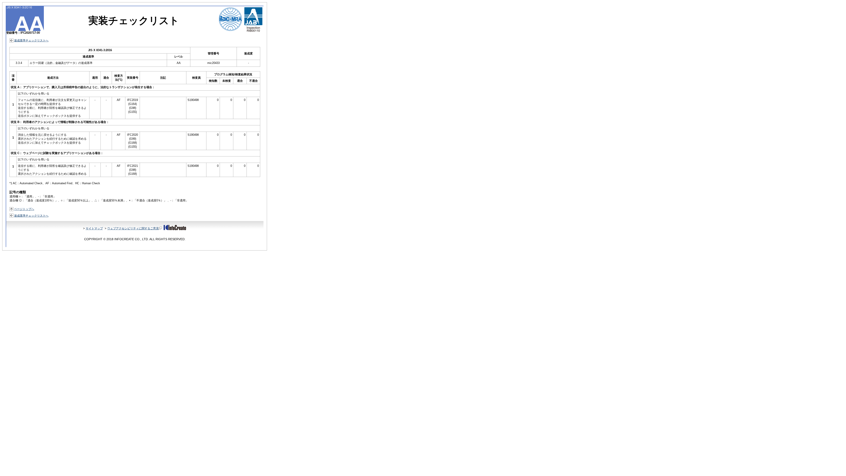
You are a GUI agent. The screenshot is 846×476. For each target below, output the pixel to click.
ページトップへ (24, 209)
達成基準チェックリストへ (31, 40)
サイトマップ (94, 228)
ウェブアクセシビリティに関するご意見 (133, 228)
